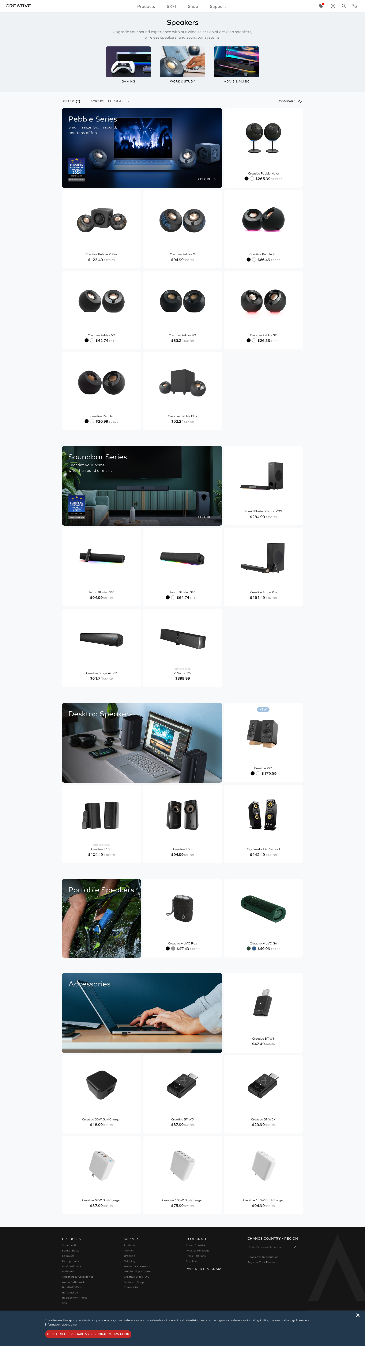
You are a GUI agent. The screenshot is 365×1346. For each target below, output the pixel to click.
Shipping (129, 1261)
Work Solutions (72, 1266)
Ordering (130, 1255)
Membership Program (138, 1271)
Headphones (70, 1261)
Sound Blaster (71, 1250)
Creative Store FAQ (137, 1276)
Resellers (191, 1261)
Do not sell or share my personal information (88, 1334)
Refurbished (70, 1292)
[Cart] (354, 6)
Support (218, 6)
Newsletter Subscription (263, 1256)
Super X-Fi (69, 1245)
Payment (130, 1250)
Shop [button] (193, 6)
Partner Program (204, 1269)
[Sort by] (129, 101)
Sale (65, 1302)
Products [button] (146, 6)
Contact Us (131, 1287)
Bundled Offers (72, 1287)
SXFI (171, 6)
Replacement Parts (74, 1297)
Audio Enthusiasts (74, 1282)
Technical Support (136, 1282)
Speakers (68, 1255)
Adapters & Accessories (77, 1276)
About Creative (196, 1245)
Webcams (68, 1271)
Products (130, 1245)
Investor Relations (197, 1250)
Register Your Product (262, 1262)
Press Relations (196, 1255)
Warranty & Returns (137, 1266)
